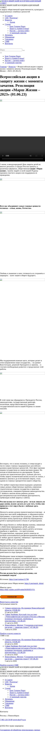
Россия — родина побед (19, 31)
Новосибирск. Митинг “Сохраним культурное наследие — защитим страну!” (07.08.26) (24, 626)
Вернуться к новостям (9, 602)
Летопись (9, 35)
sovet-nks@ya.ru (19, 720)
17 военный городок (18, 33)
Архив (12, 22)
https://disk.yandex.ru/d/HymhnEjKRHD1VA (17, 590)
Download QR (12, 597)
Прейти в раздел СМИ (9, 665)
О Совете (8, 16)
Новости (8, 20)
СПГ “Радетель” (11, 18)
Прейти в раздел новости (10, 633)
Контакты (9, 44)
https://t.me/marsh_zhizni (34, 583)
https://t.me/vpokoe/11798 (19, 579)
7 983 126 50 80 (6, 720)
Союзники (9, 39)
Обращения (9, 37)
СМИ (7, 41)
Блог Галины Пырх (17, 26)
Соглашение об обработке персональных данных (20, 730)
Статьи (8, 24)
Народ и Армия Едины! (19, 29)
